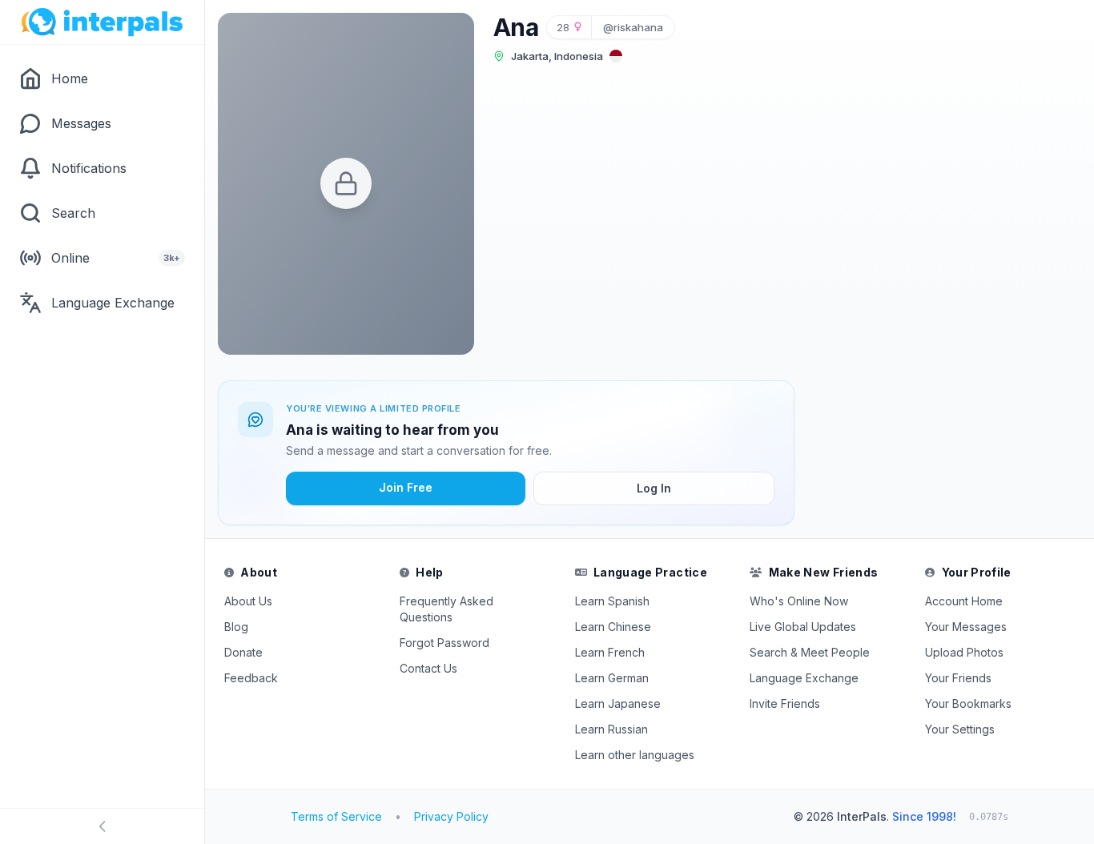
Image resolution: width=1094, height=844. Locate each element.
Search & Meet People (810, 652)
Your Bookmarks (968, 703)
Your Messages (966, 626)
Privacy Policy (451, 816)
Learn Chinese (613, 626)
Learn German (612, 678)
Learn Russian (611, 729)
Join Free (405, 487)
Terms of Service (336, 816)
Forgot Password (444, 642)
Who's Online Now (799, 601)
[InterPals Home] (102, 22)
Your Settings (960, 729)
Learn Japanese (618, 703)
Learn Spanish (612, 601)
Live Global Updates (803, 626)
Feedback (251, 678)
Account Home (964, 601)
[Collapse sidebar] (102, 826)
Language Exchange (804, 678)
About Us (248, 601)
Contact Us (428, 668)
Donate (243, 652)
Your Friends (958, 678)
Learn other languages (634, 755)
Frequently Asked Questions (446, 609)
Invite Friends (785, 703)
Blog (236, 626)
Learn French (610, 652)
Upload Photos (964, 652)
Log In (654, 488)
